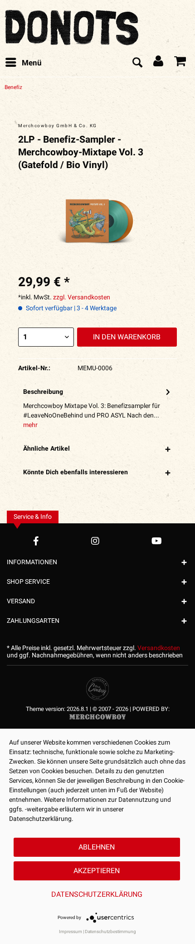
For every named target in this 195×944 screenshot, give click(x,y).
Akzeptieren (96, 870)
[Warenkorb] (180, 63)
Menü (32, 63)
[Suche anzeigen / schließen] (137, 63)
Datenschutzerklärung (96, 894)
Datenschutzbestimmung (110, 932)
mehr (30, 425)
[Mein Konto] (159, 63)
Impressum (70, 932)
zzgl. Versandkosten (81, 297)
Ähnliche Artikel (46, 448)
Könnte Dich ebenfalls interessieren (75, 472)
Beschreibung (43, 392)
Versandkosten (158, 648)
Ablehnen (96, 847)
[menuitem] (23, 63)
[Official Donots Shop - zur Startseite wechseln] (73, 25)
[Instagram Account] (95, 541)
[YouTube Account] (156, 541)
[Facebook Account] (36, 541)
